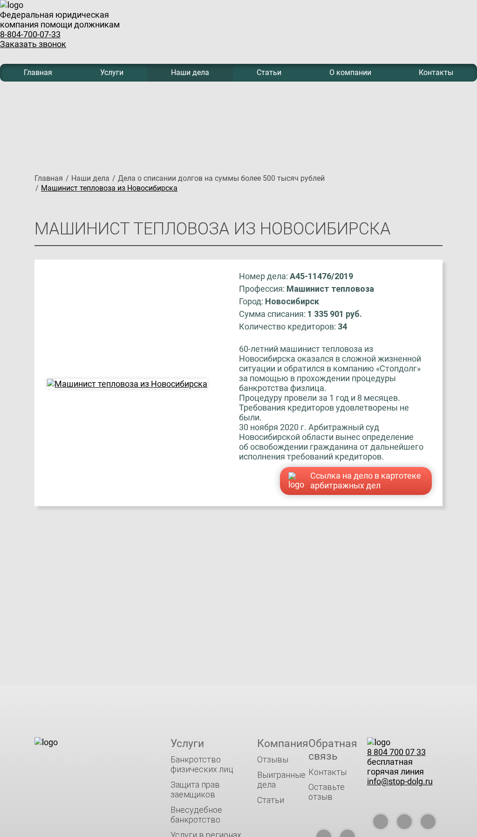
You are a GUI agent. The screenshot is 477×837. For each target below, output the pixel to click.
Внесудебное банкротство (196, 814)
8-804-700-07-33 (30, 34)
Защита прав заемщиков (195, 789)
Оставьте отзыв (326, 792)
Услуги (111, 72)
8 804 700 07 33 (396, 752)
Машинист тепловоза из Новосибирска (109, 188)
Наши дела (190, 72)
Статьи (269, 72)
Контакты (436, 72)
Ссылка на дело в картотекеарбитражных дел (365, 480)
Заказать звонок (33, 44)
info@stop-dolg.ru (400, 781)
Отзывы (272, 759)
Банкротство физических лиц (201, 764)
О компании (350, 72)
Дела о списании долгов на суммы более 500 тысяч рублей (221, 178)
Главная (38, 72)
